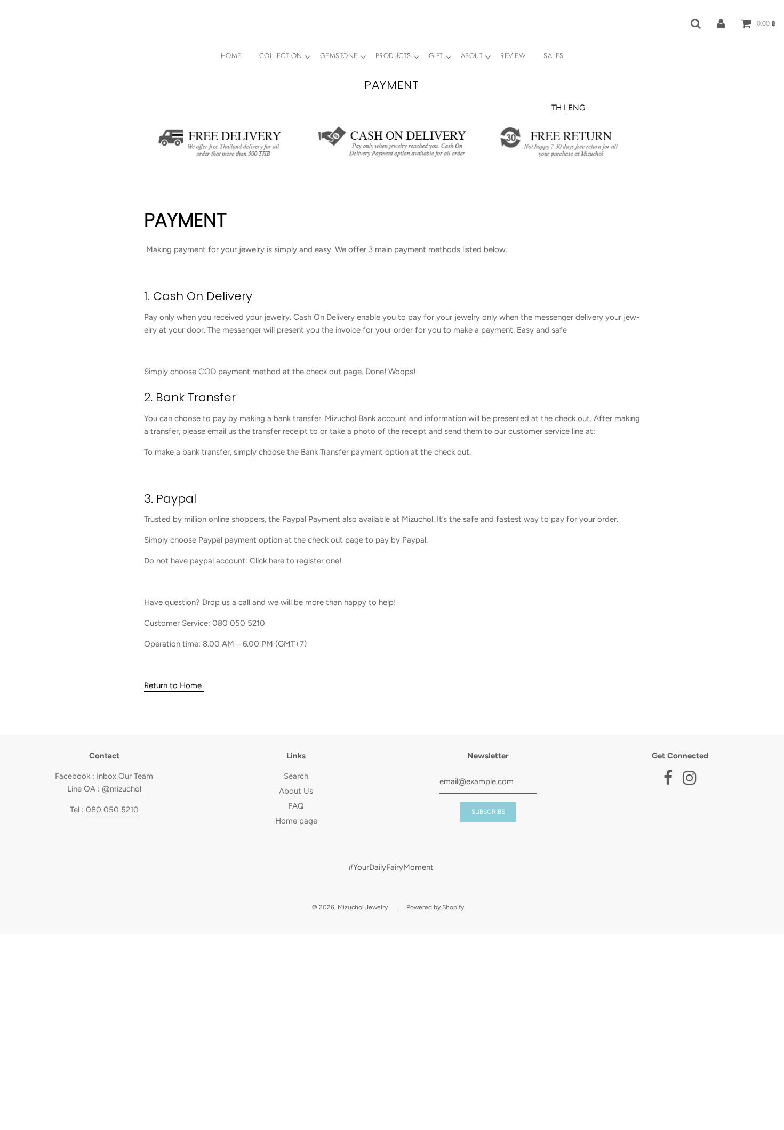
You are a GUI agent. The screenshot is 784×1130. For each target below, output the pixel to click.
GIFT (436, 55)
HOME (231, 55)
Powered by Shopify (435, 907)
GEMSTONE (339, 55)
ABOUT (472, 55)
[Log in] (721, 23)
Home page (296, 821)
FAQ (296, 806)
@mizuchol (121, 789)
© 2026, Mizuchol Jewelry (350, 907)
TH (557, 107)
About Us (296, 791)
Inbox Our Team (125, 776)
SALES (553, 55)
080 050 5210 (112, 809)
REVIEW (513, 55)
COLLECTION (280, 55)
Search (296, 776)
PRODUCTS (393, 55)
